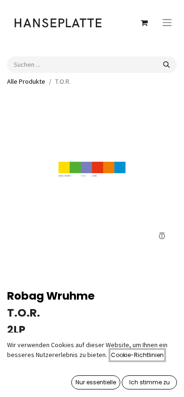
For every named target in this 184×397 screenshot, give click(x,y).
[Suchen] (166, 64)
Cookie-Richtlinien (137, 355)
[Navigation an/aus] (167, 23)
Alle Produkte (26, 81)
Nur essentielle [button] (95, 382)
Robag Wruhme (51, 295)
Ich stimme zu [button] (149, 382)
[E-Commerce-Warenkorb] (143, 22)
